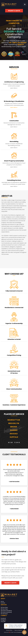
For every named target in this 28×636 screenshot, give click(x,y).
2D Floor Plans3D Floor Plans (4, 608)
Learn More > (14, 107)
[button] (24, 4)
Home (2, 601)
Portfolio (3, 603)
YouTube (3, 621)
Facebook (3, 618)
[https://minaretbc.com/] (8, 4)
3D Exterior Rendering (6, 610)
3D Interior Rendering (6, 612)
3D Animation (4, 614)
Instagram (3, 620)
